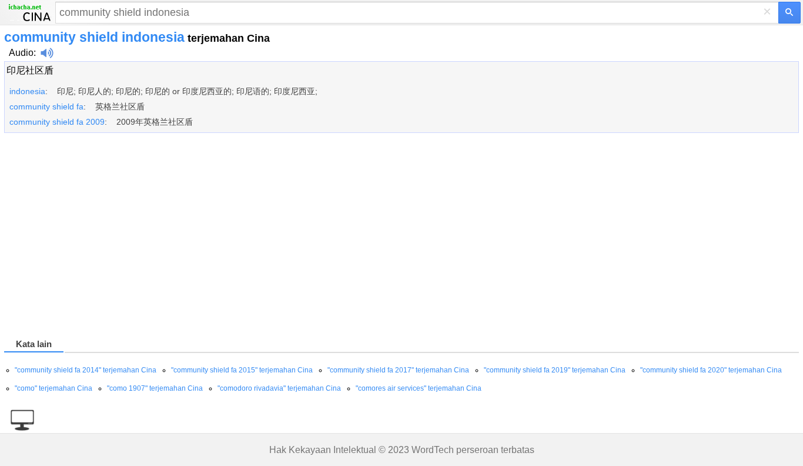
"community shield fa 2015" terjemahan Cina (242, 370)
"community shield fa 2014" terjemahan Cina (85, 370)
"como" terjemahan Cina (53, 388)
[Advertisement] (357, 237)
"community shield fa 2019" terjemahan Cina (554, 370)
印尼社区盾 (29, 70)
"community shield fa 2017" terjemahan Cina (398, 370)
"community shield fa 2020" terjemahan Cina (711, 370)
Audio (21, 53)
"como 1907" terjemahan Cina (155, 388)
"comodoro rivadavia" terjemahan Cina (279, 388)
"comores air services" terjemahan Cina (418, 388)
